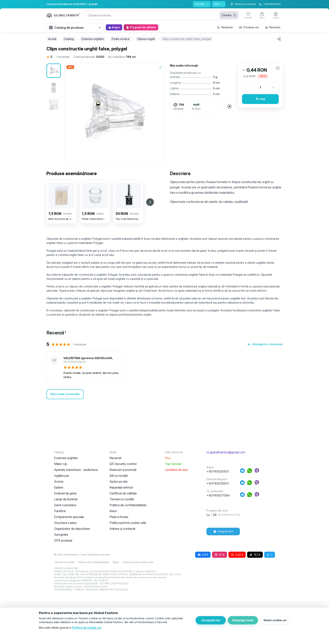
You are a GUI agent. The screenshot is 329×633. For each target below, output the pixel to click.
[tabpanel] (164, 370)
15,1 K (257, 554)
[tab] (56, 333)
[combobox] (162, 15)
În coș (260, 99)
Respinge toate (242, 620)
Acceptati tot (211, 620)
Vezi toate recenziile (65, 394)
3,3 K (205, 554)
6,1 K (222, 554)
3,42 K (239, 554)
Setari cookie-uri (275, 620)
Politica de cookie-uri (86, 627)
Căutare (227, 15)
